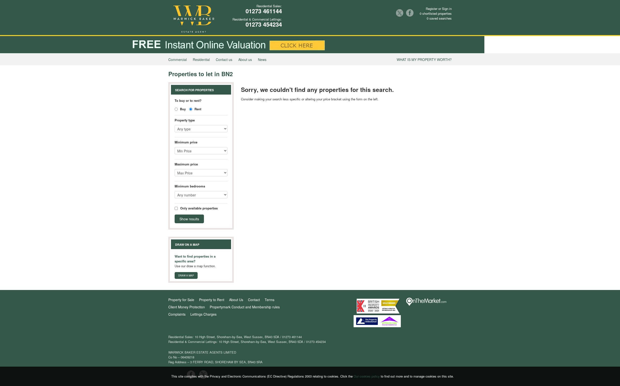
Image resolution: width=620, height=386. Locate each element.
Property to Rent (211, 299)
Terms (269, 299)
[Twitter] (399, 13)
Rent (197, 109)
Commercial (177, 59)
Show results (189, 218)
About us (245, 59)
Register (431, 8)
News (262, 59)
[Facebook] (410, 13)
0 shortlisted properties (436, 13)
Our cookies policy (367, 376)
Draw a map (186, 275)
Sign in (447, 8)
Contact (254, 299)
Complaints (177, 314)
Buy (182, 109)
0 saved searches (439, 18)
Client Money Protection (186, 306)
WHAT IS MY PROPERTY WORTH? (424, 59)
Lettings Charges (203, 314)
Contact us (224, 59)
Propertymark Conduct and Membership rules (245, 306)
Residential (201, 59)
